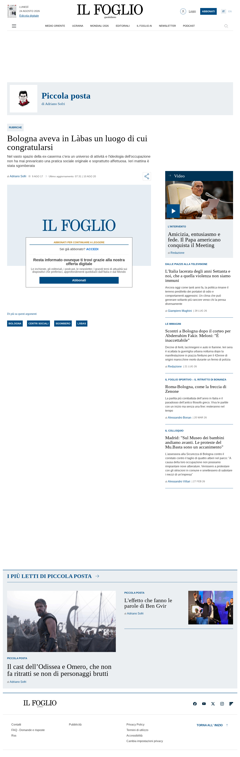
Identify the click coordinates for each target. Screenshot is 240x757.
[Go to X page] (213, 704)
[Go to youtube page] (204, 704)
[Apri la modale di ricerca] (226, 26)
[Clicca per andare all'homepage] (40, 703)
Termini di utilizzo (137, 730)
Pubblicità (75, 724)
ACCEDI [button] (92, 249)
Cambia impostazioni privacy (144, 741)
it (223, 11)
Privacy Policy (135, 724)
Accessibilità (134, 735)
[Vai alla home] (110, 11)
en (230, 11)
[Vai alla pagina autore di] (23, 98)
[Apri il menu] (14, 26)
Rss (13, 735)
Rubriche (15, 127)
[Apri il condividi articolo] (147, 176)
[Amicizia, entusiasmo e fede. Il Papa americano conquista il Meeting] (199, 200)
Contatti (16, 724)
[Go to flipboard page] (231, 704)
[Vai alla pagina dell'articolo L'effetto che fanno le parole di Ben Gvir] (210, 607)
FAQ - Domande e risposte (28, 730)
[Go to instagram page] (222, 704)
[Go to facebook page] (195, 704)
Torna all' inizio (210, 725)
